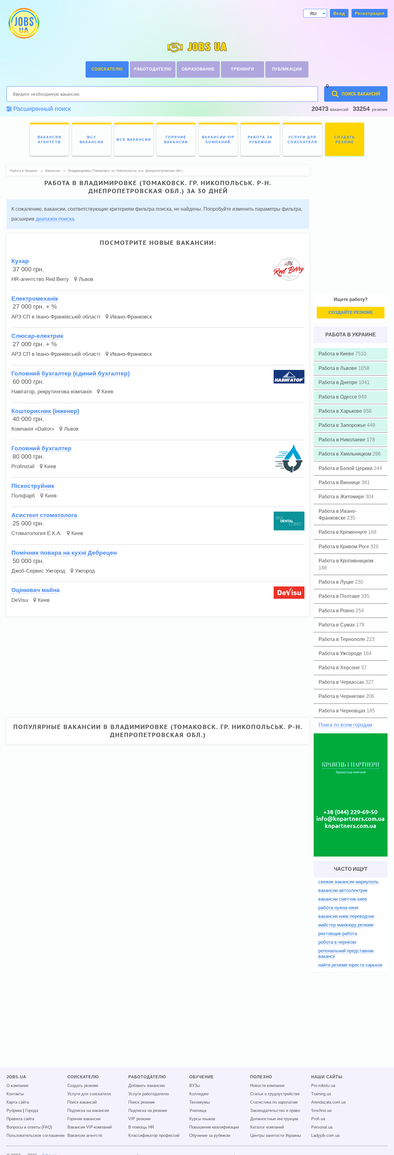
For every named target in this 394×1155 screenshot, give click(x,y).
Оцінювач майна (35, 590)
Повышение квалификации (214, 1127)
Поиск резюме (141, 1102)
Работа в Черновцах (343, 710)
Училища (197, 1110)
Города (31, 1110)
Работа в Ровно (337, 610)
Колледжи (198, 1094)
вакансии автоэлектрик (343, 890)
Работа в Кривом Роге (344, 546)
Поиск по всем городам (345, 724)
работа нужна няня (338, 907)
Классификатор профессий (153, 1135)
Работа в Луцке (337, 582)
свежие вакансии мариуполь (348, 881)
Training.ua (321, 1094)
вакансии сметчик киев (342, 899)
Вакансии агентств (84, 1135)
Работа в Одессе (338, 396)
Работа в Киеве (337, 353)
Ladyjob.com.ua (325, 1135)
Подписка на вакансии (88, 1110)
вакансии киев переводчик (346, 916)
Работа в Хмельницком (345, 453)
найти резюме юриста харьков (350, 964)
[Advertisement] (153, 664)
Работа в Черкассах (342, 682)
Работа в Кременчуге (343, 532)
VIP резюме (139, 1119)
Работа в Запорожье (343, 425)
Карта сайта (17, 1102)
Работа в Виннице (340, 482)
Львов (86, 279)
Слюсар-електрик (37, 336)
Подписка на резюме (147, 1110)
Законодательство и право (275, 1110)
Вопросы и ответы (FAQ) (29, 1127)
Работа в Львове (338, 368)
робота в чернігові (337, 942)
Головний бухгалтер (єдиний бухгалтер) (70, 373)
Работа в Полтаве (340, 596)
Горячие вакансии (83, 1119)
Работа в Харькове (341, 411)
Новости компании (267, 1086)
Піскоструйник (32, 486)
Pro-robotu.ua (323, 1086)
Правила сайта (20, 1119)
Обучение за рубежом (209, 1135)
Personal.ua (321, 1127)
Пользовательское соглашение (35, 1135)
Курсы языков (202, 1119)
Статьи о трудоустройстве (275, 1094)
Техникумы (199, 1102)
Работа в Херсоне (340, 667)
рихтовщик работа (337, 933)
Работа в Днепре (339, 382)
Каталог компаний (267, 1127)
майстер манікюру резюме (346, 924)
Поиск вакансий (82, 1102)
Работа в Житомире (342, 496)
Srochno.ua (321, 1110)
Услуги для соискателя (89, 1094)
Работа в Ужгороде (341, 653)
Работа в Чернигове (342, 696)
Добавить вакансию (146, 1086)
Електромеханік (34, 298)
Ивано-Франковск (131, 317)
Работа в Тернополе (342, 639)
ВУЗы (194, 1086)
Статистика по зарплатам (274, 1102)
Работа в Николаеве (343, 439)
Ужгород (85, 571)
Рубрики (14, 1110)
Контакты (15, 1094)
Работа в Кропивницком (346, 560)
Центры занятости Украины (275, 1135)
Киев (107, 392)
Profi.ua (318, 1119)
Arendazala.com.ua (328, 1102)
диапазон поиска (55, 218)
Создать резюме (82, 1086)
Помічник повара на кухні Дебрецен (64, 552)
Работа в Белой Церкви (346, 468)
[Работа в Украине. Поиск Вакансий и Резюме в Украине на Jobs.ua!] (23, 23)
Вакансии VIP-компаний (89, 1127)
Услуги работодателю (148, 1094)
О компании (17, 1086)
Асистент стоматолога (44, 515)
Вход (339, 13)
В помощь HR (141, 1127)
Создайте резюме (350, 312)
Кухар (20, 261)
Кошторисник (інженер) (45, 411)
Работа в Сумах (337, 624)
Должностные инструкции (274, 1119)
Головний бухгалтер (41, 448)
